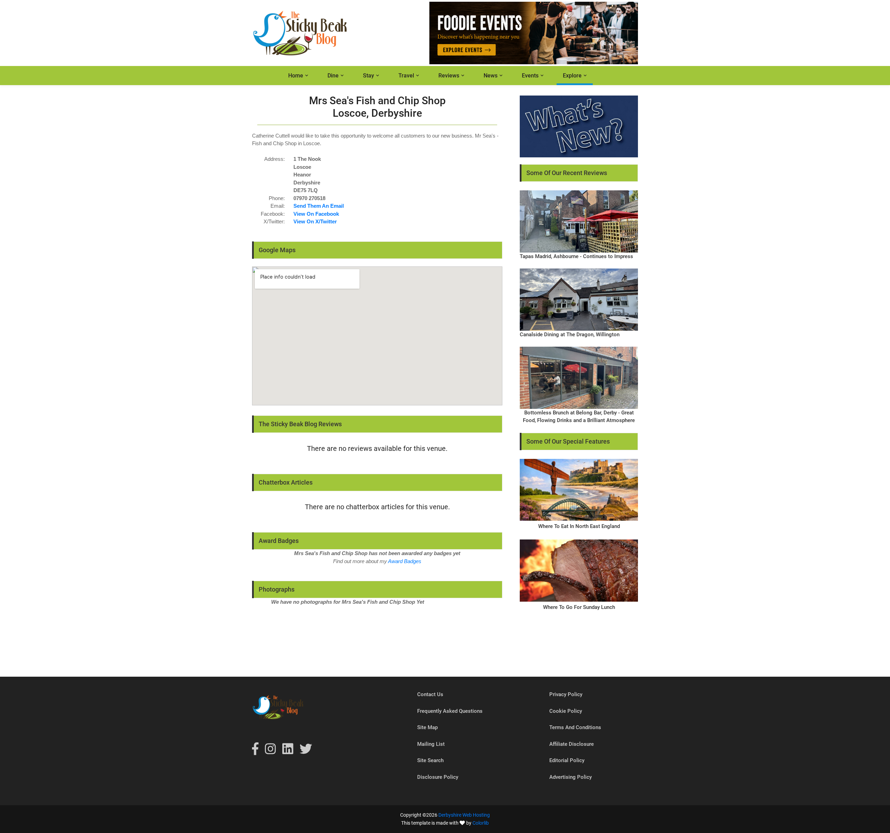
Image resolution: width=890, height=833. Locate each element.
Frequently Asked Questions (450, 711)
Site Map (427, 727)
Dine (333, 75)
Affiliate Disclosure (571, 744)
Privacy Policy (565, 694)
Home (295, 75)
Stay (368, 75)
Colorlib (480, 823)
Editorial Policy (566, 760)
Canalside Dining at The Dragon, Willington (570, 334)
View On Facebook (316, 214)
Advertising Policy (570, 777)
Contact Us (430, 694)
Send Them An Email (318, 206)
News (490, 75)
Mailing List (431, 744)
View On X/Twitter (315, 221)
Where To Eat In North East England (579, 526)
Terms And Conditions (575, 727)
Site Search (430, 760)
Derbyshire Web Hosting (464, 815)
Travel (406, 75)
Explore (572, 75)
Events (530, 75)
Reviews (448, 75)
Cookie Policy (565, 711)
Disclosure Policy (437, 777)
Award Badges (404, 561)
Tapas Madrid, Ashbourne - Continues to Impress (576, 256)
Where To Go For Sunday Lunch (579, 607)
